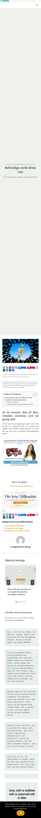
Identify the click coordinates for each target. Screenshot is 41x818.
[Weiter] (32, 582)
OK (20, 813)
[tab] (16, 601)
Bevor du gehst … (13, 402)
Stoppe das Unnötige (14, 528)
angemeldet (17, 618)
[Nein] (38, 810)
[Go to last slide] (8, 582)
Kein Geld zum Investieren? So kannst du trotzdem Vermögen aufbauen (19, 592)
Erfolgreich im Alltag (16, 177)
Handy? (27, 426)
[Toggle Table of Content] (33, 395)
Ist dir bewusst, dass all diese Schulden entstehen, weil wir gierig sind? (18, 399)
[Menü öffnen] (37, 5)
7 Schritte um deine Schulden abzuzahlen (20, 164)
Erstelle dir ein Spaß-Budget (17, 531)
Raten (10, 426)
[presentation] (20, 575)
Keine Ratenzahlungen (15, 526)
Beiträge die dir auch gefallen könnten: (20, 404)
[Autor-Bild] (5, 177)
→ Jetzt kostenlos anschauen (20, 486)
